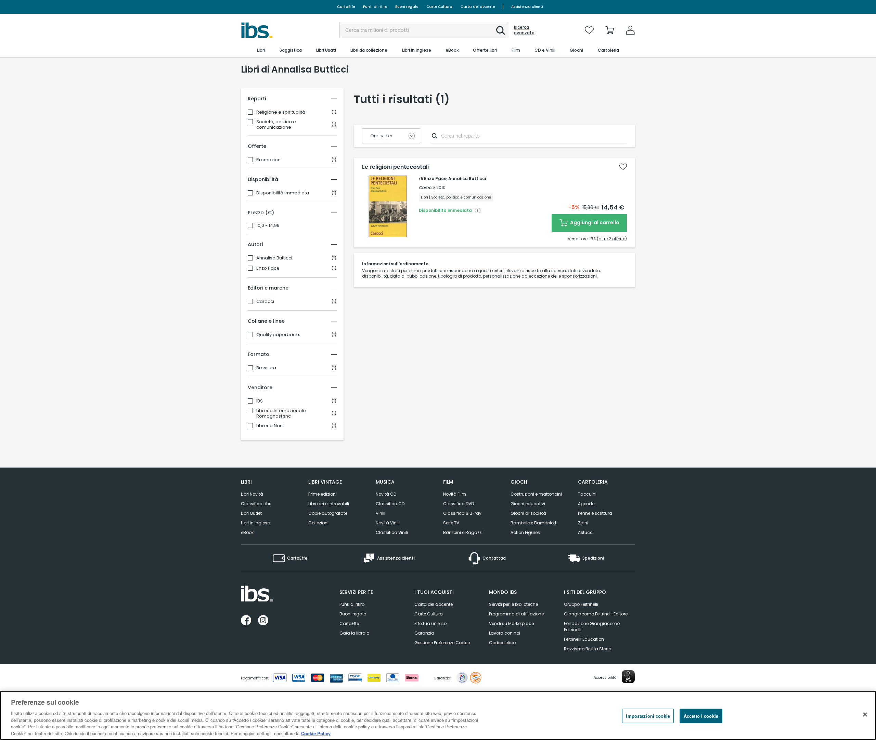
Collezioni (318, 523)
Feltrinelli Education (584, 639)
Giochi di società (528, 513)
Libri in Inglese (255, 523)
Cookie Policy (316, 733)
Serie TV (451, 523)
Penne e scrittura (595, 513)
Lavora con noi (504, 633)
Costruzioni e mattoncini (536, 494)
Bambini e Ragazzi (462, 532)
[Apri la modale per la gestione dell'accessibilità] (628, 677)
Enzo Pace (268, 268)
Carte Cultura (439, 6)
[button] (500, 30)
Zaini (583, 523)
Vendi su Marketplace (511, 623)
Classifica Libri (256, 504)
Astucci (586, 532)
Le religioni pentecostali (395, 167)
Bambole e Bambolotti (534, 523)
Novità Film (454, 494)
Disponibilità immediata (282, 193)
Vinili (380, 513)
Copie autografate (327, 513)
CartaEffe (346, 6)
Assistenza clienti (527, 6)
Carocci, (427, 187)
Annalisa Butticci (274, 258)
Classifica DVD (458, 504)
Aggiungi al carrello (594, 222)
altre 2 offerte (611, 239)
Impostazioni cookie (648, 716)
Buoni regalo (406, 6)
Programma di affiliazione (516, 614)
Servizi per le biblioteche (513, 604)
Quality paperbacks (278, 334)
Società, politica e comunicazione (276, 124)
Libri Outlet (251, 513)
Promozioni (269, 160)
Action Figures (525, 532)
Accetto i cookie (701, 716)
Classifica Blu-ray (462, 513)
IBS (259, 401)
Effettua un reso (430, 623)
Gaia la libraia (354, 633)
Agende (586, 504)
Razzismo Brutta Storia (587, 649)
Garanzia (424, 633)
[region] (438, 715)
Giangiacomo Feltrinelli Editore (596, 614)
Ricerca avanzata (524, 30)
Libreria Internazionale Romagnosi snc (281, 413)
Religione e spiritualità (280, 112)
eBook (247, 532)
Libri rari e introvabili (328, 504)
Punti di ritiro (375, 6)
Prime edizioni (322, 494)
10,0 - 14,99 (268, 225)
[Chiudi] (865, 714)
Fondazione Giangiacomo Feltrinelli (592, 627)
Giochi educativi (528, 504)
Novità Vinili (388, 523)
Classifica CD (390, 504)
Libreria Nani (270, 426)
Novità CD (386, 494)
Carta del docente (478, 6)
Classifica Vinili (392, 532)
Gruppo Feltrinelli (581, 604)
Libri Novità (252, 494)
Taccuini (587, 494)
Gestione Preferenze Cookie (442, 643)
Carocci (265, 301)
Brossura (266, 368)
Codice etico (502, 643)
